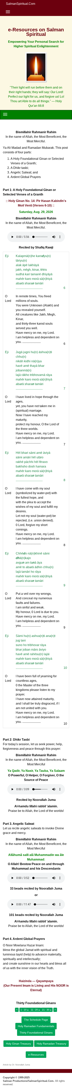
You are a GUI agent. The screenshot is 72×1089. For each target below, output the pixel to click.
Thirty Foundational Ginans (36, 1032)
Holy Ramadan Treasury (51, 1043)
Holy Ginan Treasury (18, 1043)
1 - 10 (24, 1009)
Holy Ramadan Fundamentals (36, 1026)
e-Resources (36, 1054)
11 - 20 (34, 1009)
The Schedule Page (36, 1019)
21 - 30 (46, 1009)
